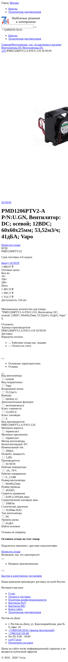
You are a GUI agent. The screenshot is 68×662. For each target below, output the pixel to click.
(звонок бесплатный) (31, 630)
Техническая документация (24, 11)
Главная (6, 44)
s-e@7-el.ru (14, 639)
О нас (11, 593)
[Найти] (35, 27)
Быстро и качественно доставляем (21, 575)
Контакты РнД (17, 602)
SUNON (6, 202)
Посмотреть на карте (20, 642)
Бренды (12, 8)
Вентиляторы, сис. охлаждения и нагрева (36, 44)
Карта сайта (15, 609)
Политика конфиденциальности (27, 599)
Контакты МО (16, 605)
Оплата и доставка (19, 596)
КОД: (4, 248)
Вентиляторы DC (11, 47)
